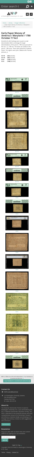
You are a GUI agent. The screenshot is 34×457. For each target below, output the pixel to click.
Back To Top (16, 445)
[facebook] (31, 1)
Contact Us (15, 452)
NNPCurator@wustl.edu (11, 392)
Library (10, 23)
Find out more (6, 424)
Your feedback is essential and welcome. (16, 381)
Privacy (8, 452)
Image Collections (20, 23)
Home (4, 23)
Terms (3, 452)
